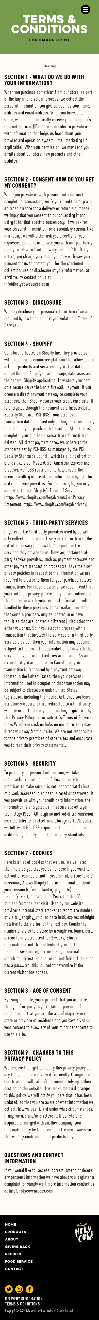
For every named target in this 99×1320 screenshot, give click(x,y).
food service (19, 1262)
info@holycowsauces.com (26, 284)
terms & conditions (22, 1303)
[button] (85, 9)
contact (14, 1269)
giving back (17, 1247)
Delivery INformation (24, 1298)
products (15, 1232)
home (10, 1225)
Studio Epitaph (65, 1310)
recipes (13, 1254)
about (12, 1239)
